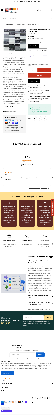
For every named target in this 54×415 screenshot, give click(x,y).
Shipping (30, 38)
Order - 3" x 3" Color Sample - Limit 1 (38, 50)
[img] (27, 160)
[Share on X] (40, 118)
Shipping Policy (48, 290)
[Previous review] (1, 178)
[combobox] (27, 19)
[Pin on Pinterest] (45, 118)
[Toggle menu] (2, 10)
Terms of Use (41, 323)
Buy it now (39, 75)
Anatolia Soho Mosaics (45, 275)
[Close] (48, 106)
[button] (52, 207)
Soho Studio (38, 277)
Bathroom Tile (9, 24)
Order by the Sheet (33, 45)
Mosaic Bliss (45, 277)
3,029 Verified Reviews (27, 161)
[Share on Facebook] (35, 118)
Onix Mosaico (31, 277)
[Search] (51, 19)
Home (2, 24)
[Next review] (52, 178)
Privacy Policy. (38, 358)
